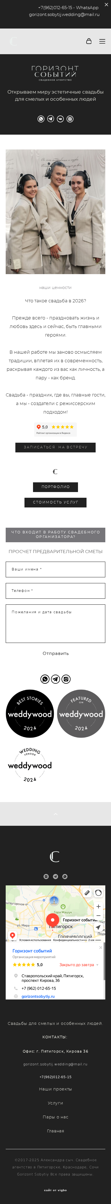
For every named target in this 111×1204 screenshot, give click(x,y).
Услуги (55, 1103)
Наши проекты (55, 1089)
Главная (55, 1131)
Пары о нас (55, 1117)
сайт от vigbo (55, 1190)
